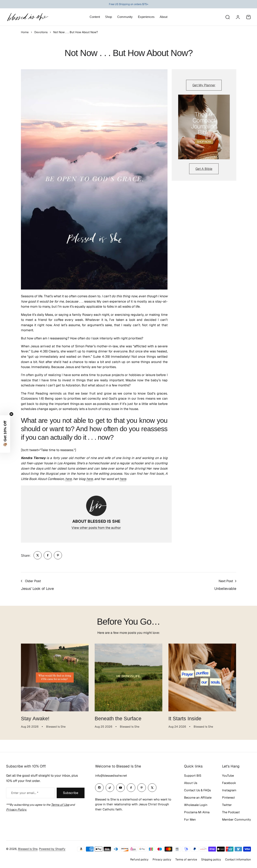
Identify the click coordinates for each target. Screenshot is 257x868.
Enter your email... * (24, 793)
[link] (38, 555)
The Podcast (231, 812)
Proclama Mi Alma (196, 812)
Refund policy (139, 859)
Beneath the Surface (118, 718)
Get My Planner (203, 85)
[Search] (227, 17)
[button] (5, 434)
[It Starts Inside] (202, 677)
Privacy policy (162, 859)
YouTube (228, 775)
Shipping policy (211, 859)
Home (25, 32)
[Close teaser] (11, 414)
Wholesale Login (195, 805)
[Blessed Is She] (27, 17)
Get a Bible (203, 169)
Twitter (227, 805)
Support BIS (192, 775)
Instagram (229, 790)
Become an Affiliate (197, 797)
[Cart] (248, 17)
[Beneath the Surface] (128, 677)
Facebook (229, 783)
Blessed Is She (28, 849)
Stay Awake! (35, 718)
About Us (190, 783)
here (68, 479)
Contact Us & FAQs (197, 790)
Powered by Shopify (52, 849)
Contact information (238, 859)
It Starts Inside (184, 718)
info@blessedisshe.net (111, 775)
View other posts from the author (96, 528)
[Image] (204, 127)
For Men (190, 819)
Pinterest (228, 797)
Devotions (41, 32)
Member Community (236, 819)
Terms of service (186, 859)
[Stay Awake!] (55, 677)
